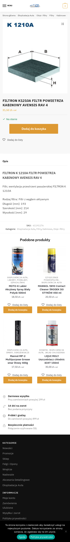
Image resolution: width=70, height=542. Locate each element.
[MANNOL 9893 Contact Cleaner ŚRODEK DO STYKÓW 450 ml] (51, 260)
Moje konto (9, 498)
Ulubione (8, 507)
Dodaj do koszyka (34, 129)
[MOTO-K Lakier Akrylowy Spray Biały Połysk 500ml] (17, 260)
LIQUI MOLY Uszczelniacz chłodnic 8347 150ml (52, 359)
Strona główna (9, 15)
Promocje (8, 453)
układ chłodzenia (55, 352)
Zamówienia (10, 503)
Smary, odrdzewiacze (17, 352)
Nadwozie (8, 474)
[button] (62, 23)
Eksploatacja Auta (26, 15)
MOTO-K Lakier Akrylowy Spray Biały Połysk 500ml (17, 289)
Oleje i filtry (42, 15)
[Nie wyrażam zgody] (65, 531)
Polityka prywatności (14, 518)
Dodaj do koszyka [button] (17, 309)
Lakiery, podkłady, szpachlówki (18, 281)
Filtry (51, 15)
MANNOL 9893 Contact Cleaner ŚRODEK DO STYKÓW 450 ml (51, 289)
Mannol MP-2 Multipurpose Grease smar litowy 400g (18, 359)
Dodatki (43, 350)
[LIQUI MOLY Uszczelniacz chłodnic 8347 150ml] (51, 333)
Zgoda (22, 537)
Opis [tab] (5, 161)
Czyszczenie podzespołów (51, 278)
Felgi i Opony (10, 464)
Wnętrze (7, 469)
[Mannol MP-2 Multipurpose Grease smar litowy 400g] (17, 333)
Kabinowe (61, 15)
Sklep (6, 458)
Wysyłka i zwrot (11, 513)
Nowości (7, 448)
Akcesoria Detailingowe (16, 479)
